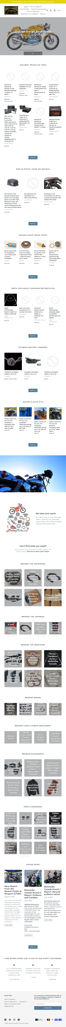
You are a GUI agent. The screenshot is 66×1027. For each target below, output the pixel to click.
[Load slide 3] (31, 53)
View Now (33, 40)
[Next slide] (37, 53)
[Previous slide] (25, 53)
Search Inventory (9, 999)
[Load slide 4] (32, 53)
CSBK (26, 931)
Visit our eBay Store (10, 1001)
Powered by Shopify (23, 1023)
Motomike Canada (13, 1023)
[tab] (30, 986)
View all (33, 157)
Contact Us (22, 1001)
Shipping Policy (9, 1006)
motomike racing (34, 931)
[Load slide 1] (28, 53)
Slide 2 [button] (33, 986)
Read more (8, 925)
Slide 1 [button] (30, 986)
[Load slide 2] (29, 53)
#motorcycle (28, 925)
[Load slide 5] (34, 53)
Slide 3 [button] (35, 986)
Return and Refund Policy (12, 1004)
